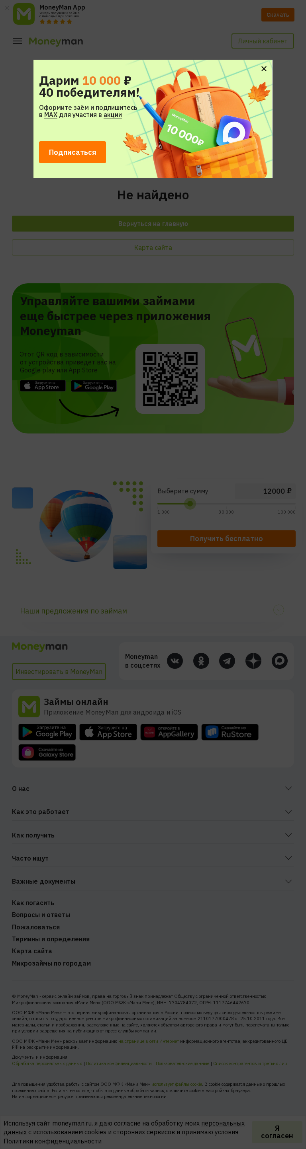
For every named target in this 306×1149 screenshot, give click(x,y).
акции (113, 115)
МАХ (50, 115)
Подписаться (72, 152)
